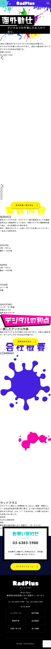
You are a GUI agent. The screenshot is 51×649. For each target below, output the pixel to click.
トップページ (15, 613)
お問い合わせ (15, 629)
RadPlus (25, 3)
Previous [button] (2, 57)
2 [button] (1, 190)
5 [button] (1, 198)
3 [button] (1, 193)
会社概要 (35, 621)
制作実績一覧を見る (24, 205)
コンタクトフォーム (24, 566)
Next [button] (2, 186)
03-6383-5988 (6, 55)
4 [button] (1, 196)
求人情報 (35, 629)
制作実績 (35, 613)
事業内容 (15, 621)
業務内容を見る (25, 342)
